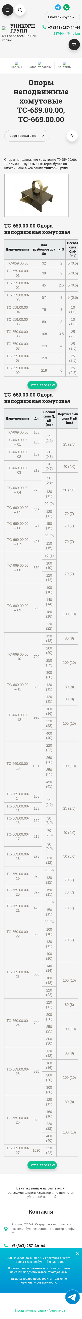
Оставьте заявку (42, 385)
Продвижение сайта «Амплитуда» (41, 1310)
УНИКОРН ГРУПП (20, 28)
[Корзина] (74, 44)
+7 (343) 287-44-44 (64, 27)
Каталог (7, 10)
